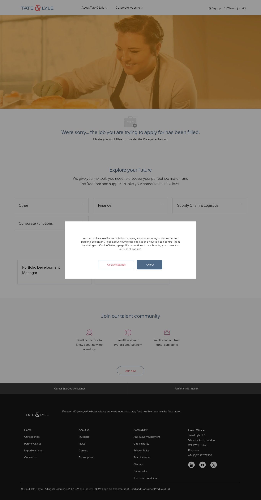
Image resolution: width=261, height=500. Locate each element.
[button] (116, 264)
